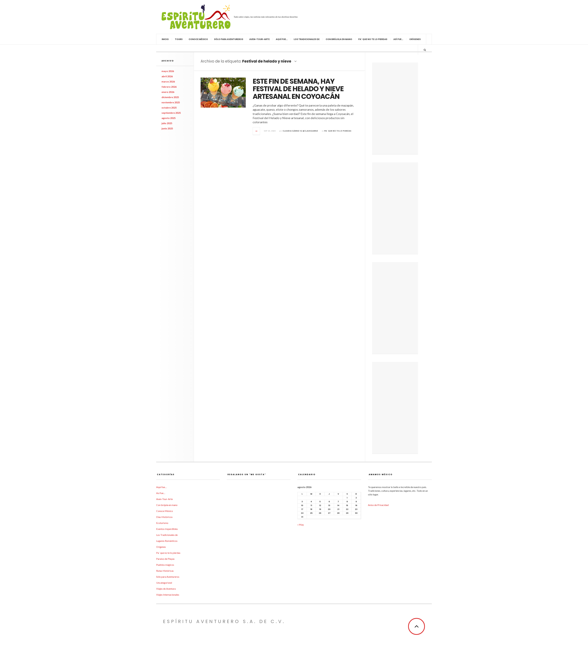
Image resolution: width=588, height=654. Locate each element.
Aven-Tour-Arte (259, 39)
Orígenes (415, 39)
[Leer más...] (256, 131)
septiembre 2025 (171, 112)
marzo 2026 (168, 81)
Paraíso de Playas (165, 558)
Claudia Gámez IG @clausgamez (300, 131)
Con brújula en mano (339, 39)
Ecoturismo (162, 522)
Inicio (165, 39)
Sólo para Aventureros (228, 39)
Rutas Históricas (165, 570)
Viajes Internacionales (167, 594)
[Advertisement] (395, 108)
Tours (179, 39)
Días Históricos (164, 516)
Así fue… (398, 39)
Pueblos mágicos (165, 564)
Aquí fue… (282, 39)
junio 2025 (167, 128)
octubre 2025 (169, 107)
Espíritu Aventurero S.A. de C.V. (224, 621)
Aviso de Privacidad (378, 504)
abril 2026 (167, 76)
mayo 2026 (168, 71)
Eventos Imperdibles (167, 528)
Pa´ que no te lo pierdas (372, 39)
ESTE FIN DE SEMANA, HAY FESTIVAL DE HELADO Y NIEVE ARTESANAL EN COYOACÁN (298, 88)
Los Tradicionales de (307, 39)
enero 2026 (168, 91)
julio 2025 (167, 123)
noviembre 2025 (171, 102)
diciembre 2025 (170, 97)
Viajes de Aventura (166, 588)
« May (300, 524)
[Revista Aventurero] (196, 17)
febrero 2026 (169, 86)
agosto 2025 (169, 117)
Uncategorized (164, 582)
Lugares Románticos (166, 540)
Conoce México (198, 39)
